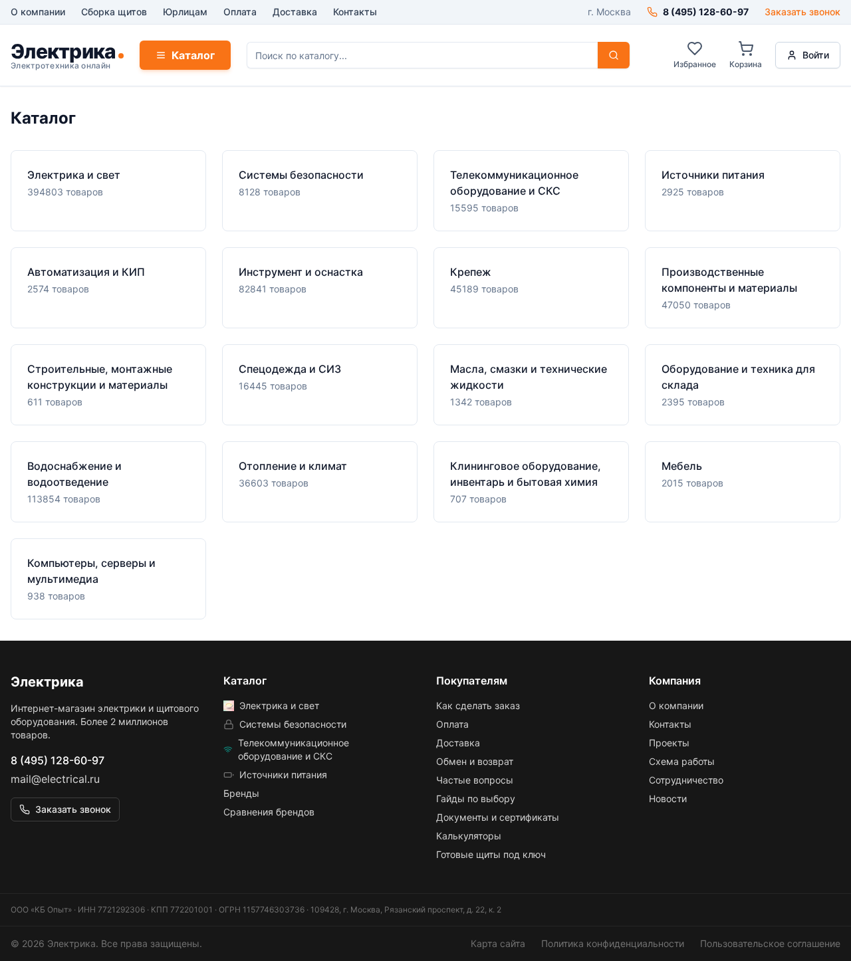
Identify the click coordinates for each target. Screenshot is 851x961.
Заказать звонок (802, 11)
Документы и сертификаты (497, 817)
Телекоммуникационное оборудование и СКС (293, 749)
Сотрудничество (686, 780)
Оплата (240, 11)
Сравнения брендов (268, 811)
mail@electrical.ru (55, 779)
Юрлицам (185, 11)
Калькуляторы (468, 835)
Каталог (193, 55)
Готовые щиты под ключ (491, 854)
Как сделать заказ (478, 705)
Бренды (241, 793)
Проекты (669, 742)
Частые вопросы (474, 780)
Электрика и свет (279, 705)
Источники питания (283, 774)
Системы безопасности (292, 724)
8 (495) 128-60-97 (57, 760)
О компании (38, 11)
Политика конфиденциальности (612, 943)
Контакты (355, 11)
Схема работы (682, 761)
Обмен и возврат (474, 761)
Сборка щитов (114, 11)
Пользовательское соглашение (770, 943)
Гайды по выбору (475, 798)
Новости (668, 798)
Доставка (295, 11)
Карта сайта (498, 943)
